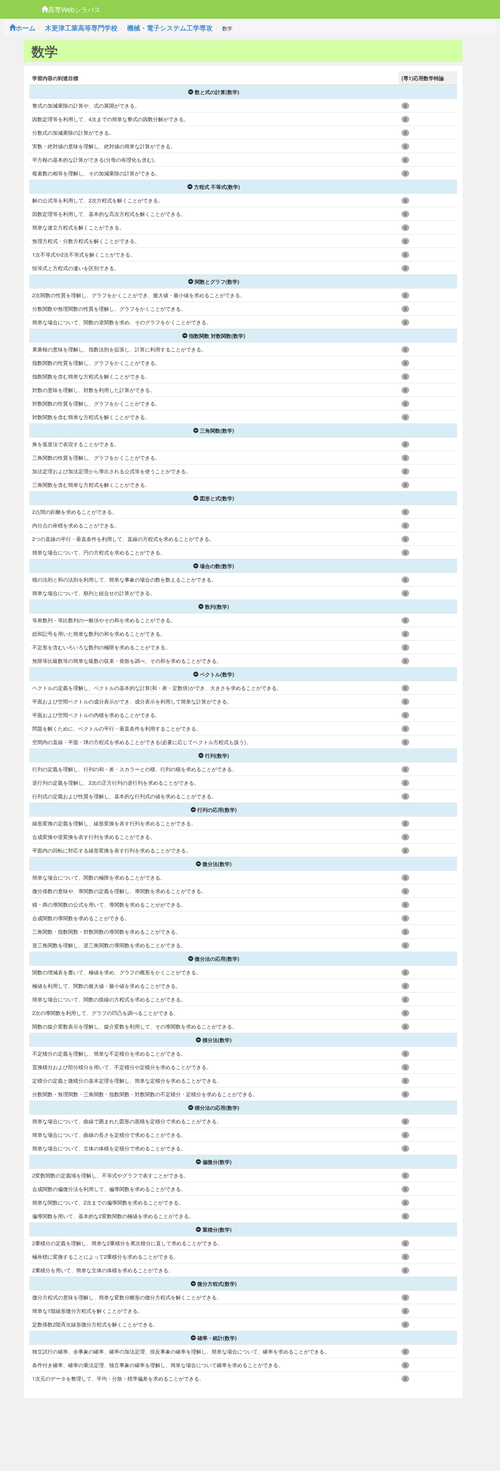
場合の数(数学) (217, 566)
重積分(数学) (217, 1229)
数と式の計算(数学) (217, 92)
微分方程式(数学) (217, 1283)
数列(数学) (217, 606)
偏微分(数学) (217, 1161)
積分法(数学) (217, 1039)
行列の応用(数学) (217, 809)
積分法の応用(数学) (217, 1107)
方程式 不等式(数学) (217, 186)
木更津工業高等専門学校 (81, 28)
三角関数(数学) (217, 430)
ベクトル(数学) (217, 674)
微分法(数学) (217, 863)
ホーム (26, 28)
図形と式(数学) (217, 498)
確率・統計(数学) (217, 1337)
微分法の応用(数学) (217, 958)
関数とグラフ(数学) (217, 281)
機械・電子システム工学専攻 (170, 28)
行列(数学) (217, 755)
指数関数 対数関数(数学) (217, 335)
